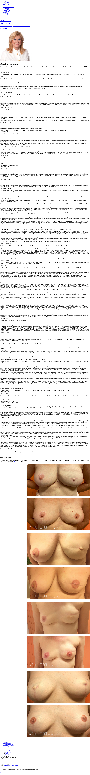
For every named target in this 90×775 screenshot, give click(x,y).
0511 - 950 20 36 (3, 28)
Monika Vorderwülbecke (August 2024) (9, 115)
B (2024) (3, 138)
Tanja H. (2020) (5, 318)
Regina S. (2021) (5, 399)
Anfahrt (6, 14)
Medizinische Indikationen (8, 5)
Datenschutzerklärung (4, 773)
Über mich (5, 12)
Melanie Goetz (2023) (6, 179)
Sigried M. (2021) (5, 393)
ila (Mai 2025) (4, 101)
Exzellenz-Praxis (8, 13)
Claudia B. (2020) (5, 260)
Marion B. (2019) (5, 193)
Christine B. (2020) (5, 332)
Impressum (2, 772)
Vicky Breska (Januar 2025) (7, 107)
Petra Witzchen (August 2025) (8, 72)
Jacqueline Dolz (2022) (6, 188)
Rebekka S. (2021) (5, 312)
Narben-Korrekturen (7, 4)
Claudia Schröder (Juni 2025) (7, 92)
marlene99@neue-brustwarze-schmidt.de (11, 765)
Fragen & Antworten (7, 15)
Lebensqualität (6, 8)
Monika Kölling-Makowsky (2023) (9, 168)
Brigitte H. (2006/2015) (6, 243)
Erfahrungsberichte (6, 10)
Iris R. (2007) (4, 279)
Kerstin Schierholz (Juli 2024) (8, 125)
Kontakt (7, 3)
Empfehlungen (6, 9)
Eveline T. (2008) (5, 265)
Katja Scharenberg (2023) (7, 149)
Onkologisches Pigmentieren (8, 7)
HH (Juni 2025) (5, 76)
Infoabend (7, 2)
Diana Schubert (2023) (6, 155)
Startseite (4, 1)
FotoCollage (7, 11)
